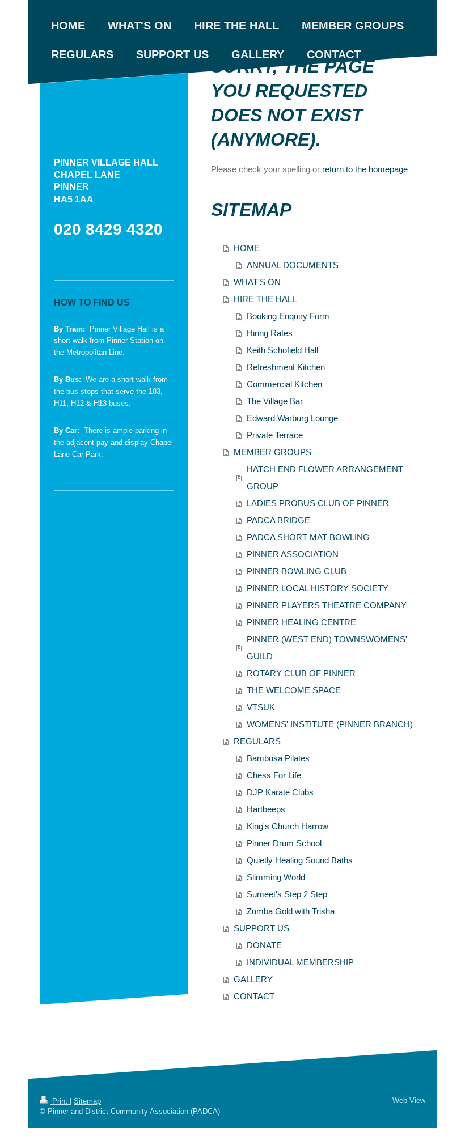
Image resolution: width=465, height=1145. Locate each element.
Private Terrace (275, 435)
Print (60, 1101)
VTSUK (261, 707)
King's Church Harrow (287, 826)
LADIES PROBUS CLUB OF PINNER (318, 503)
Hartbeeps (266, 809)
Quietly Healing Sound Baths (300, 860)
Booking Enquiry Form (288, 316)
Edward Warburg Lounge (292, 418)
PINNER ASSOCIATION (293, 554)
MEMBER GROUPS (272, 452)
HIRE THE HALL (265, 299)
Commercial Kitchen (284, 384)
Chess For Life (274, 775)
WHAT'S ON (257, 282)
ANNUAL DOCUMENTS (293, 265)
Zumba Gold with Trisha (291, 911)
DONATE (264, 945)
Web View (408, 1100)
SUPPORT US (261, 928)
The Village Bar (275, 401)
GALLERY (253, 979)
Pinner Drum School (284, 843)
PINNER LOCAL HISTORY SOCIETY (317, 588)
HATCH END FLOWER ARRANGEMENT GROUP (325, 477)
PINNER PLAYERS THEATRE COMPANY (327, 605)
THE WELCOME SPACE (294, 690)
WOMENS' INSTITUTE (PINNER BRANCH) (330, 724)
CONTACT (254, 996)
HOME (247, 248)
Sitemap (87, 1101)
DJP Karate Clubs (280, 792)
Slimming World (276, 877)
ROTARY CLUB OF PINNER (301, 673)
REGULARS (257, 741)
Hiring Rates (270, 333)
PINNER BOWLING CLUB (296, 571)
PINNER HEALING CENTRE (301, 622)
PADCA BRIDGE (278, 520)
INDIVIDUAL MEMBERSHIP (300, 962)
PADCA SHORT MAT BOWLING (308, 537)
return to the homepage (365, 169)
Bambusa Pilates (278, 758)
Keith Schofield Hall (282, 350)
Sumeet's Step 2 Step (287, 894)
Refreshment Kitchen (286, 367)
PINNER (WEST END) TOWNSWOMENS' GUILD (327, 647)
